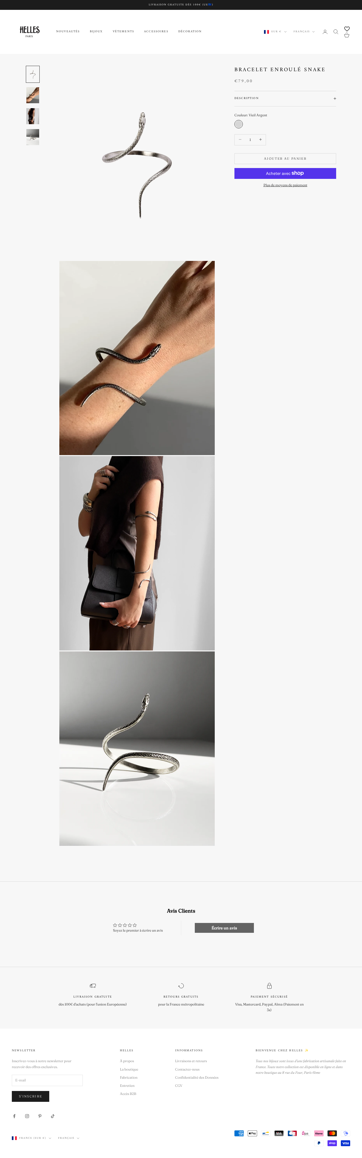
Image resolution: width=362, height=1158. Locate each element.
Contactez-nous (187, 1069)
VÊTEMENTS (123, 31)
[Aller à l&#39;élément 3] (33, 116)
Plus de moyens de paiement (285, 185)
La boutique (129, 1069)
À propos (127, 1061)
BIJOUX (96, 31)
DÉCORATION (190, 31)
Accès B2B (128, 1093)
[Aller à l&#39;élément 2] (33, 95)
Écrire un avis (224, 927)
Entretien (127, 1085)
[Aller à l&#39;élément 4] (33, 137)
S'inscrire (30, 1096)
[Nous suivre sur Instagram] (27, 1116)
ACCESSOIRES (156, 31)
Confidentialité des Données (196, 1077)
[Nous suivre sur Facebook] (14, 1116)
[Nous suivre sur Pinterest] (39, 1116)
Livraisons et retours (191, 1061)
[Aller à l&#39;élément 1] (33, 74)
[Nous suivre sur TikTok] (52, 1116)
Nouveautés (68, 31)
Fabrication (128, 1077)
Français (302, 32)
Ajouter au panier (285, 158)
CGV (178, 1085)
